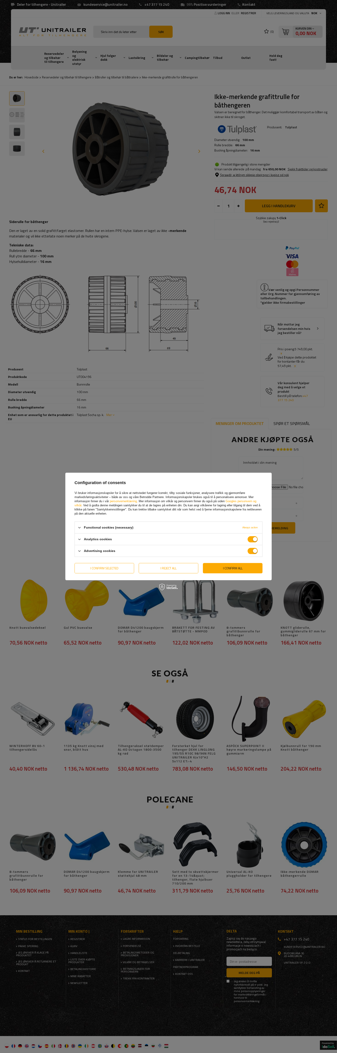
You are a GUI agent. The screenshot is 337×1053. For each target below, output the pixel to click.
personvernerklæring (123, 501)
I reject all (168, 568)
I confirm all (233, 568)
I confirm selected (104, 568)
